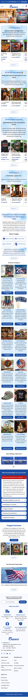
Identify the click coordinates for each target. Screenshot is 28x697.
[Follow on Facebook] (1, 653)
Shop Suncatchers (7, 386)
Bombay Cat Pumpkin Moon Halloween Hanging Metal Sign (16, 104)
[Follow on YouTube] (7, 653)
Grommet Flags (20, 279)
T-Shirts (20, 403)
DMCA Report (4, 688)
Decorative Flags (7, 279)
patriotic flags (19, 229)
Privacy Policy (4, 680)
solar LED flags (21, 255)
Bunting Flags (7, 310)
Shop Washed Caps (7, 417)
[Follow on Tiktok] (10, 653)
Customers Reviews (19, 665)
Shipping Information (6, 670)
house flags (11, 253)
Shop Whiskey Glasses (7, 355)
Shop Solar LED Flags (20, 448)
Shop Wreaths (20, 386)
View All (13, 65)
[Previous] (2, 461)
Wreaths (20, 372)
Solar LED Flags (21, 434)
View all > (14, 557)
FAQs (15, 660)
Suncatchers (7, 372)
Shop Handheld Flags (20, 324)
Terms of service (5, 683)
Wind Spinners (7, 434)
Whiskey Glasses (7, 341)
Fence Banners (21, 341)
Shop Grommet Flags (21, 292)
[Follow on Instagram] (4, 653)
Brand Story (4, 677)
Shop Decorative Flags (7, 293)
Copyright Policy (5, 685)
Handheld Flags (20, 310)
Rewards (16, 670)
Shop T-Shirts (21, 417)
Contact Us (4, 660)
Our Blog (16, 663)
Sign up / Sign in (18, 668)
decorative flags (7, 251)
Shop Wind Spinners (7, 448)
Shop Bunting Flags (7, 324)
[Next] (26, 461)
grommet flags (9, 255)
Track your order (5, 663)
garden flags (17, 253)
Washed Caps (7, 403)
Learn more (14, 540)
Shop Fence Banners (20, 355)
